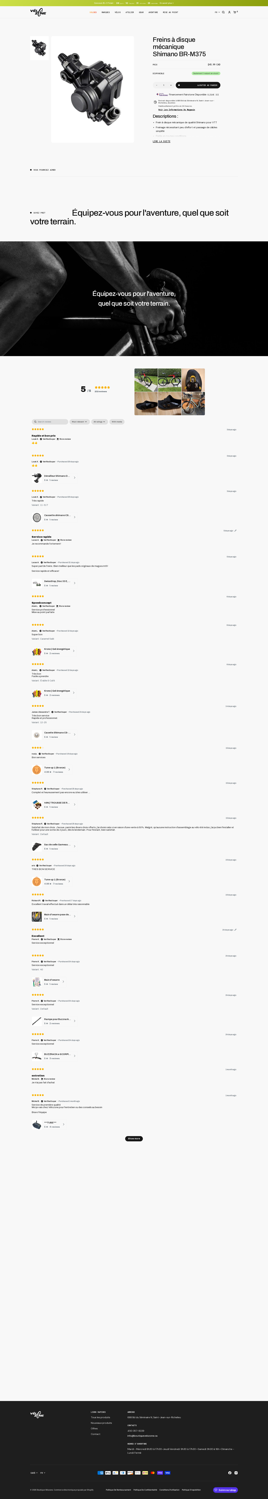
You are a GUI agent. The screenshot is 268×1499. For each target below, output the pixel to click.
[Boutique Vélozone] (38, 12)
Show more (134, 1138)
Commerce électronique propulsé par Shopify (74, 1490)
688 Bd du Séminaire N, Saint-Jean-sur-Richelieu (154, 1417)
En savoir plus (166, 3)
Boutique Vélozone (45, 1490)
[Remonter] (264, 1495)
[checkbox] (117, 422)
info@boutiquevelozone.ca (142, 1435)
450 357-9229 (135, 1430)
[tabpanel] (134, 781)
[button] (223, 12)
